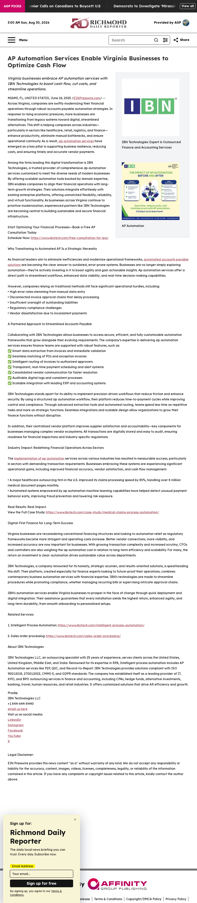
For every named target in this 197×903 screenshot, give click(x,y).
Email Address (22, 866)
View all (188, 6)
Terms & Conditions (108, 899)
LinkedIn (14, 720)
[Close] (75, 819)
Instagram (15, 725)
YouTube (14, 736)
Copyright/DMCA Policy (143, 899)
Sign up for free (41, 883)
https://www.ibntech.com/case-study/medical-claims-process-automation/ (102, 512)
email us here (18, 709)
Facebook (15, 730)
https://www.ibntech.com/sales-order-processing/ (83, 636)
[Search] (156, 40)
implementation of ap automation (39, 458)
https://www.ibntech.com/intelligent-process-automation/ (101, 625)
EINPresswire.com (86, 98)
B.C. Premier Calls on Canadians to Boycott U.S (58, 6)
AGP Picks (12, 6)
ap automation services (76, 141)
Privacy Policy (175, 899)
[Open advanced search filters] (165, 40)
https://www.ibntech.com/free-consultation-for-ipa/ (70, 238)
